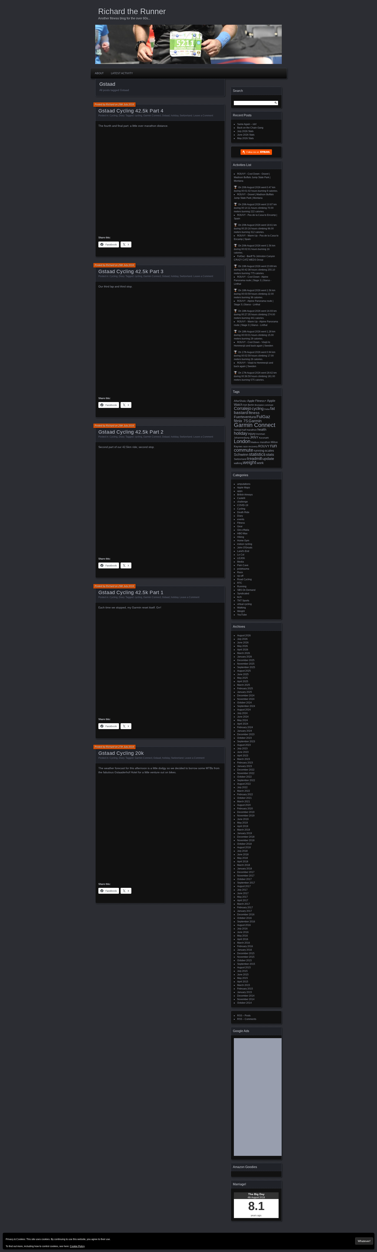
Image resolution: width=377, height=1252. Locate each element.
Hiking (240, 537)
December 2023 (245, 734)
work (260, 463)
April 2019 (242, 826)
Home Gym (243, 540)
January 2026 (244, 656)
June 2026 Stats (245, 134)
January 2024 (244, 730)
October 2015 (244, 960)
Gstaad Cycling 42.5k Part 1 (131, 592)
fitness (254, 413)
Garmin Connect (152, 115)
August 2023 (244, 745)
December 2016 (245, 914)
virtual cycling (244, 604)
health (261, 429)
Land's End (243, 551)
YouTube (242, 614)
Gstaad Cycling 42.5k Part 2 (131, 432)
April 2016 (242, 939)
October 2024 (244, 702)
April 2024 (242, 723)
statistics (257, 454)
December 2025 (245, 660)
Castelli (241, 498)
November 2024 (245, 699)
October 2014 (244, 1002)
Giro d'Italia (243, 530)
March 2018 (243, 865)
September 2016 (246, 921)
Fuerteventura (245, 417)
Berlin (251, 405)
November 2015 (245, 957)
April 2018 (242, 861)
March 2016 (243, 942)
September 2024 (246, 706)
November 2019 (245, 815)
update (268, 459)
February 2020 (245, 808)
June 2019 (243, 819)
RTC (239, 583)
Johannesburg (241, 438)
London (242, 441)
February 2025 (245, 688)
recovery (253, 446)
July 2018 (242, 851)
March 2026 (243, 653)
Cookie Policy (77, 1246)
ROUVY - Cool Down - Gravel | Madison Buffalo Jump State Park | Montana (252, 177)
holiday (174, 115)
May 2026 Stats (245, 138)
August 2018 (244, 847)
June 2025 (243, 674)
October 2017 (244, 879)
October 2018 (244, 844)
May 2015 (242, 978)
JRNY (254, 437)
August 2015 (244, 967)
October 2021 (244, 798)
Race (240, 572)
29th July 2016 (126, 104)
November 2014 (245, 999)
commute (268, 405)
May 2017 (242, 896)
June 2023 (243, 752)
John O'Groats (244, 547)
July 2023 (242, 748)
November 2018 (245, 840)
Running (241, 586)
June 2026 (243, 642)
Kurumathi (264, 438)
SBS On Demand (246, 590)
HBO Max (242, 533)
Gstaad (166, 115)
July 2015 (242, 971)
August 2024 (244, 709)
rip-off (240, 575)
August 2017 (244, 886)
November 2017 (245, 875)
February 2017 (245, 907)
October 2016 (244, 918)
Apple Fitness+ (256, 400)
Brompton (259, 405)
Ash (245, 405)
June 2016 (243, 932)
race (245, 446)
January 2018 (244, 868)
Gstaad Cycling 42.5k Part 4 (131, 110)
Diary (121, 115)
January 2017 (244, 911)
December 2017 (245, 872)
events (240, 519)
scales (269, 450)
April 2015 (242, 981)
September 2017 (246, 882)
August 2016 (244, 925)
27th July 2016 (126, 747)
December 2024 (245, 695)
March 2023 (243, 759)
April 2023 (242, 755)
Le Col (240, 554)
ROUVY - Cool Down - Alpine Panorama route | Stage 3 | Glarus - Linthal (252, 280)
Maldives (255, 442)
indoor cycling (244, 544)
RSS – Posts (244, 1015)
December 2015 (245, 953)
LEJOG (241, 558)
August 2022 (244, 783)
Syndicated (243, 593)
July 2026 (242, 639)
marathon (265, 442)
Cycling (114, 115)
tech (239, 597)
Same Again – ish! (246, 124)
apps (239, 491)
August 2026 (244, 635)
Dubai (267, 409)
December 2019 (245, 812)
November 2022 (245, 773)
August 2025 (244, 670)
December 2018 (245, 836)
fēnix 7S (241, 421)
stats (270, 454)
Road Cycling (244, 579)
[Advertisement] (264, 1098)
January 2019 (244, 833)
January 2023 (244, 766)
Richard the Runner (132, 11)
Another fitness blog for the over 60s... (124, 18)
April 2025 (242, 681)
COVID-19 (242, 505)
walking (238, 463)
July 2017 (242, 889)
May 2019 (242, 822)
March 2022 (243, 791)
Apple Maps (243, 487)
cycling (138, 115)
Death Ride (243, 512)
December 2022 (245, 769)
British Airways (245, 494)
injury (252, 433)
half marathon (249, 430)
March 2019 (243, 829)
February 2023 (245, 762)
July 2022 (242, 787)
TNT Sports (243, 600)
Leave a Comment (203, 115)
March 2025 (243, 685)
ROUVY (264, 446)
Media (240, 561)
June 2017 (243, 893)
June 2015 (243, 974)
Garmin (255, 421)
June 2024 (243, 716)
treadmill (254, 458)
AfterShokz (240, 400)
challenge (242, 501)
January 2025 (244, 692)
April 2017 (242, 900)
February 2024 (245, 727)
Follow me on (253, 152)
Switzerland (186, 115)
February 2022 (245, 794)
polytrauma (243, 568)
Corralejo (242, 408)
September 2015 (246, 964)
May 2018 (242, 858)
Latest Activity (122, 73)
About (99, 73)
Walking (241, 607)
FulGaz (263, 416)
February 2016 (245, 946)
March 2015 (243, 985)
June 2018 (243, 854)
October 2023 (244, 738)
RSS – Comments (246, 1019)
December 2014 (245, 995)
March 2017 (243, 904)
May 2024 (242, 720)
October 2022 (244, 776)
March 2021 (243, 801)
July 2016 (242, 928)
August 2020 (244, 805)
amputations (243, 484)
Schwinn (241, 454)
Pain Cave (242, 565)
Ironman (260, 434)
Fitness (241, 523)
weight (249, 462)
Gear (239, 526)
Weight (241, 611)
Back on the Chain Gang (250, 127)
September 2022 (246, 780)
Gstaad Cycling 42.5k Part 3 (131, 271)
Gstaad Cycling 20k (121, 753)
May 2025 (242, 678)
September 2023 (246, 741)
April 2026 (242, 649)
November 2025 (245, 663)
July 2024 (242, 713)
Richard (110, 104)
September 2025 (246, 667)
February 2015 (245, 988)
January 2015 (244, 992)
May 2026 (242, 646)
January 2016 (244, 949)
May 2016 (242, 935)
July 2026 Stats (245, 131)
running (259, 450)
